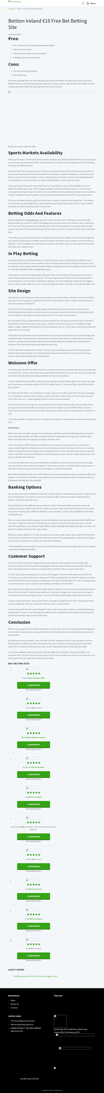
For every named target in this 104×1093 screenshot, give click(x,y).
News (13, 1000)
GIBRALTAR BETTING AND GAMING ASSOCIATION (26, 1029)
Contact (14, 1007)
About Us (15, 1004)
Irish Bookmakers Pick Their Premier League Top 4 (35, 976)
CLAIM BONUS (33, 685)
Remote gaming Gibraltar (22, 1024)
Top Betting (11, 9)
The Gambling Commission (22, 1021)
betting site (33, 220)
